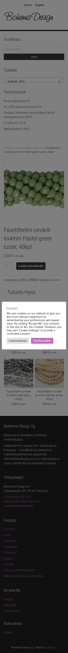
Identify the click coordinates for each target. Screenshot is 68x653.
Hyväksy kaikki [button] (42, 340)
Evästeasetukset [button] (18, 340)
